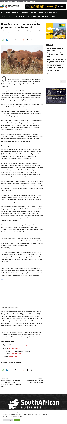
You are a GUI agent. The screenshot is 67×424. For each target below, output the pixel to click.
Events (10, 16)
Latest (8, 12)
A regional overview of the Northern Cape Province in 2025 (55, 54)
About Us (3, 1)
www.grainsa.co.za (14, 356)
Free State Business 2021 (14, 362)
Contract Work (17, 1)
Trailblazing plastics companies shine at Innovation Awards (56, 72)
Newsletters (50, 16)
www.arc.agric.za (25, 345)
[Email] (27, 40)
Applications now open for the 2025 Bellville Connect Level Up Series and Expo (56, 61)
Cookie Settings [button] (8, 420)
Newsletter (9, 1)
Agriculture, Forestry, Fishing (20, 21)
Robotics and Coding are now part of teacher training (34, 381)
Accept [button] (17, 420)
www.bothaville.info (14, 348)
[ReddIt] (23, 40)
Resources (24, 12)
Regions (15, 12)
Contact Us (32, 1)
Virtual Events (20, 16)
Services (52, 12)
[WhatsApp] (3, 40)
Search (63, 81)
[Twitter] (15, 40)
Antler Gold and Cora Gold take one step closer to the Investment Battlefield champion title (11, 383)
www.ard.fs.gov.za (16, 353)
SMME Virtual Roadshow (35, 16)
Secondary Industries (39, 12)
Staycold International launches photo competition (55, 66)
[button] (65, 12)
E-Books (3, 16)
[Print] (31, 40)
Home (2, 12)
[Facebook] (11, 40)
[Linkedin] (7, 40)
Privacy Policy (25, 1)
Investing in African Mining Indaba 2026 (55, 49)
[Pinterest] (19, 40)
